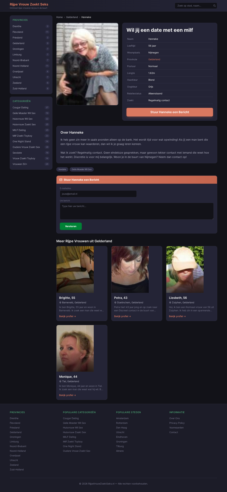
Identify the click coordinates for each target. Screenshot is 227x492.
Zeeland (14, 464)
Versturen (70, 226)
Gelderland (72, 17)
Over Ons (174, 418)
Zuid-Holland (17, 469)
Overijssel (15, 455)
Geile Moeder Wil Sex (82, 169)
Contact (173, 432)
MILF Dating (69, 436)
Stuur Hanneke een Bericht (169, 112)
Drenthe (14, 418)
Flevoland (15, 422)
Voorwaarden (176, 427)
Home (59, 17)
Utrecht (14, 460)
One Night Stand (72, 446)
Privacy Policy (177, 422)
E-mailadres (65, 188)
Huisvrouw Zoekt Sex (74, 432)
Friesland (15, 427)
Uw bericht (65, 200)
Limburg (14, 441)
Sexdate (62, 169)
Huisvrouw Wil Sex (73, 427)
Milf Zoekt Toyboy (73, 441)
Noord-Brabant (18, 446)
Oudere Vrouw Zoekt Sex (76, 450)
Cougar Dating (71, 418)
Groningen (15, 436)
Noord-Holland (18, 450)
